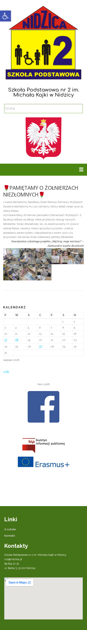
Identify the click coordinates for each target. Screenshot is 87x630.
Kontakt (9, 535)
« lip (6, 371)
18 (16, 339)
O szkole (10, 529)
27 (40, 346)
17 (5, 339)
